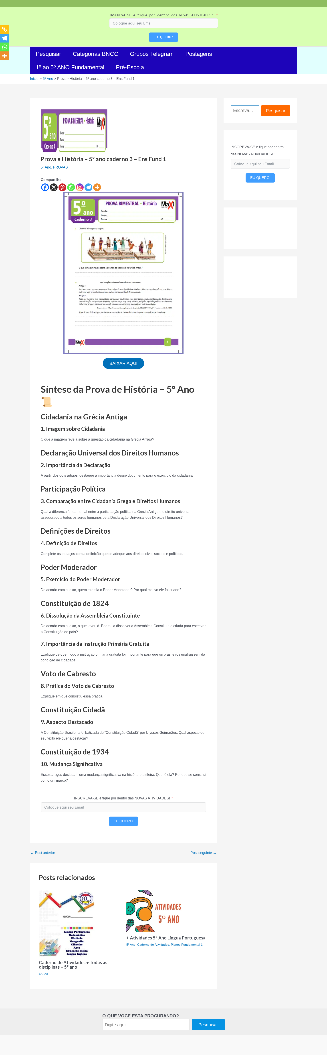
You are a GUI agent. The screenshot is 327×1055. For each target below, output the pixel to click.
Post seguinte (203, 853)
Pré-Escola (130, 67)
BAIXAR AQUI (123, 363)
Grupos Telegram (152, 54)
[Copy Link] (4, 29)
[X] (54, 187)
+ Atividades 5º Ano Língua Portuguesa (166, 937)
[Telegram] (88, 187)
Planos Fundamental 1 (187, 944)
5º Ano (46, 167)
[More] (97, 187)
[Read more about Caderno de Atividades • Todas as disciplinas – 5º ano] (67, 923)
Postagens (198, 54)
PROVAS (60, 167)
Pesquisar (48, 54)
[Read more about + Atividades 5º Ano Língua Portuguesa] (156, 911)
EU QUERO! (163, 37)
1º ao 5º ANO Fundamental (70, 67)
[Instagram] (80, 187)
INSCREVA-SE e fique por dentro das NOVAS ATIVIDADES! (161, 15)
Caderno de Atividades (153, 944)
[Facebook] (45, 187)
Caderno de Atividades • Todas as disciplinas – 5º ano (73, 965)
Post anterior (42, 853)
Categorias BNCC (95, 54)
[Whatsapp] (71, 187)
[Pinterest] (62, 187)
